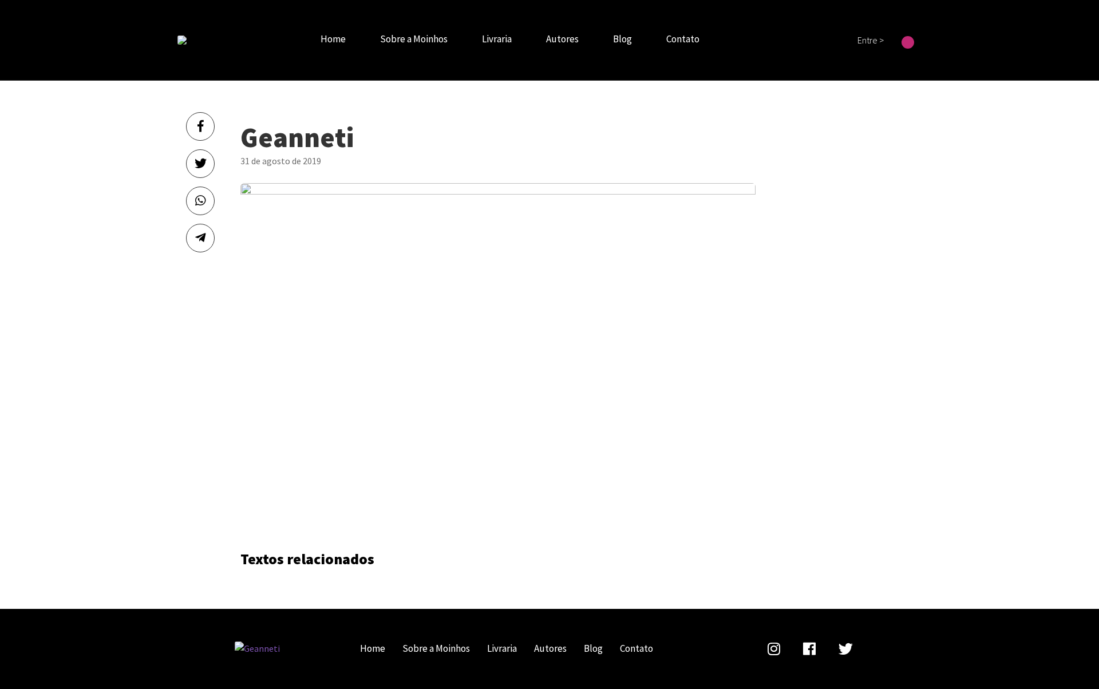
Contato (682, 39)
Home (333, 39)
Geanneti (182, 40)
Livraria (497, 39)
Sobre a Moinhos (414, 39)
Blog (622, 39)
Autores (562, 39)
